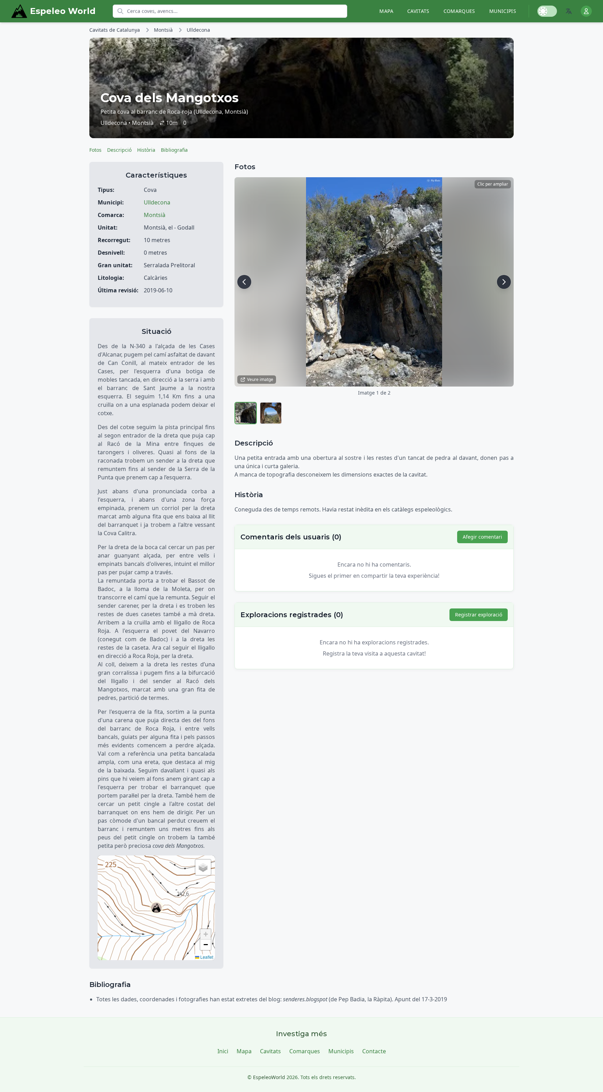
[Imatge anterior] (244, 282)
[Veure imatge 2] (271, 413)
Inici (222, 1051)
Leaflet (206, 957)
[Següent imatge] (504, 282)
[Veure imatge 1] (245, 413)
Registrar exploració (478, 614)
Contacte (374, 1051)
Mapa (386, 11)
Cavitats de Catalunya (114, 30)
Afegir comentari (482, 536)
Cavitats (418, 11)
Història (146, 150)
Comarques (459, 11)
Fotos (95, 150)
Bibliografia (174, 150)
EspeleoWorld (269, 1077)
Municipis (502, 11)
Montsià (163, 30)
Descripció (119, 150)
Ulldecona (198, 30)
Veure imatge (260, 379)
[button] (156, 908)
